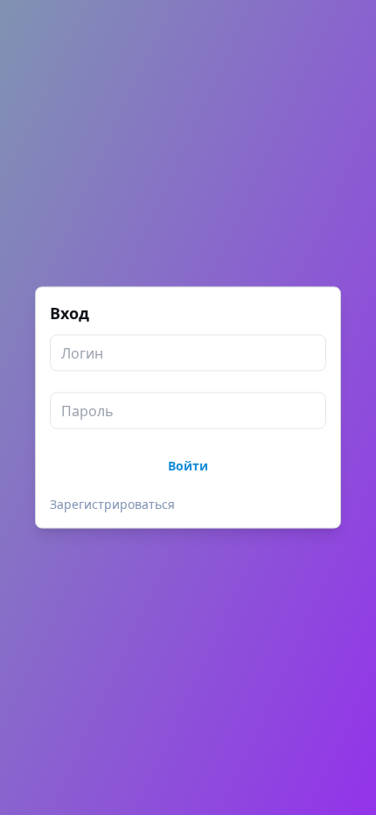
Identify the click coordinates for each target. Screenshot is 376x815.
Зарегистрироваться (112, 504)
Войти (188, 465)
